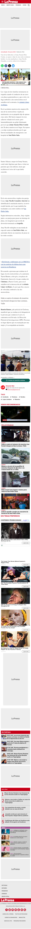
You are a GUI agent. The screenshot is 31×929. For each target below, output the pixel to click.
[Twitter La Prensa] (9, 910)
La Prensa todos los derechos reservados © (15, 903)
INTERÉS (4, 888)
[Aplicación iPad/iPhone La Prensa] (18, 910)
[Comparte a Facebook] (5, 65)
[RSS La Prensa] (25, 910)
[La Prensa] (7, 900)
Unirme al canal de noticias (16, 380)
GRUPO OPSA (5, 896)
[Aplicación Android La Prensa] (22, 910)
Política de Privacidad (21, 914)
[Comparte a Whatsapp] (2, 65)
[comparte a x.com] (9, 65)
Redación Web (20, 52)
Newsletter (22, 917)
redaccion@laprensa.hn (13, 389)
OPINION (4, 893)
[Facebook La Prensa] (6, 910)
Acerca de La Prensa (8, 914)
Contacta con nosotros (11, 917)
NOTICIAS (4, 885)
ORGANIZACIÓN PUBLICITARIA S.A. (15, 906)
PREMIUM (5, 891)
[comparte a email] (13, 65)
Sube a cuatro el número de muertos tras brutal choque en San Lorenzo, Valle (14, 301)
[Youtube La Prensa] (15, 910)
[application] (15, 77)
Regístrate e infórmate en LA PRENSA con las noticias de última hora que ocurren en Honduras (15, 264)
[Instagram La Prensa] (12, 910)
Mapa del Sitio (8, 920)
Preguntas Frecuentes (20, 920)
